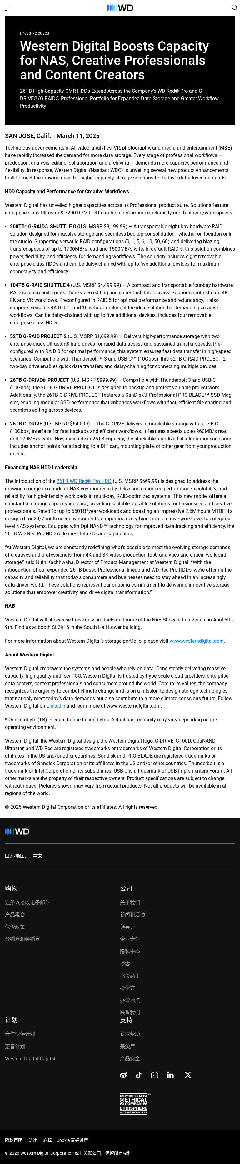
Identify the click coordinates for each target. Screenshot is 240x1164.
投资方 (127, 988)
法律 (32, 1140)
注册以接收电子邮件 (27, 903)
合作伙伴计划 (20, 1034)
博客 (125, 964)
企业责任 (130, 939)
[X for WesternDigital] (187, 1075)
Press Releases (34, 33)
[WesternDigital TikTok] (138, 1076)
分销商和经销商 (22, 939)
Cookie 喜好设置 (72, 1140)
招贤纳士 (130, 976)
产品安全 (130, 1059)
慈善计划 (15, 1046)
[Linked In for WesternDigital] (171, 1076)
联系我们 (130, 1012)
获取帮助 (130, 1034)
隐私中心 (130, 951)
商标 (47, 1140)
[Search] (235, 7)
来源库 (127, 1046)
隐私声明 (13, 1140)
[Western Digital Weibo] (124, 1075)
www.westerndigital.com (197, 641)
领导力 (127, 927)
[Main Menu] (9, 8)
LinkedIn (56, 706)
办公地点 (130, 1000)
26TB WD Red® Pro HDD (84, 481)
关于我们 (130, 903)
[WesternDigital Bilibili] (154, 1075)
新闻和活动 (132, 915)
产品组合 (15, 915)
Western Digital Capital (30, 1059)
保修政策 (15, 927)
